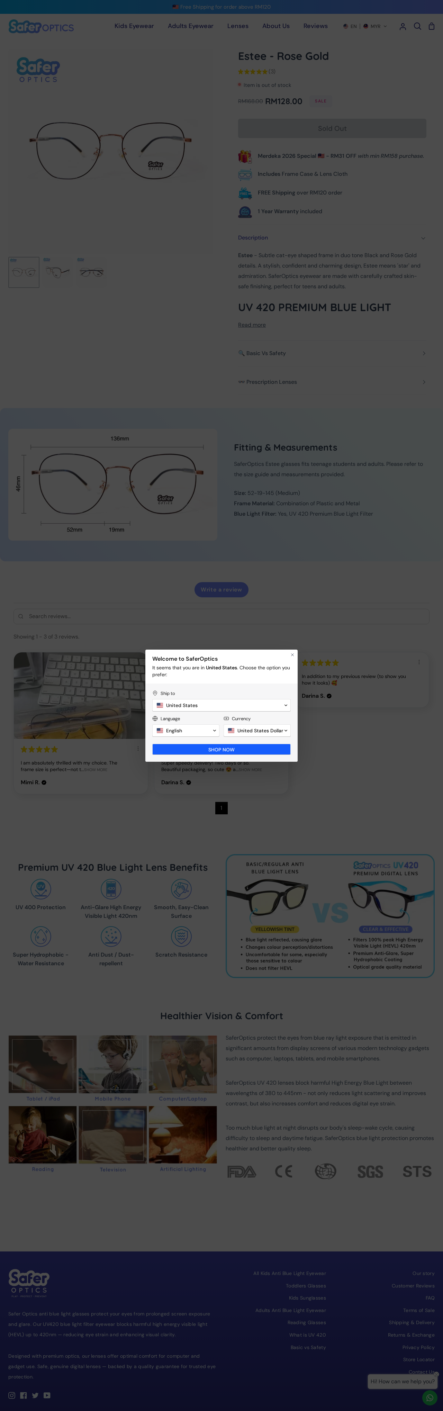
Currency (241, 719)
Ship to (168, 693)
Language (170, 719)
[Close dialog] (292, 655)
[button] (221, 705)
